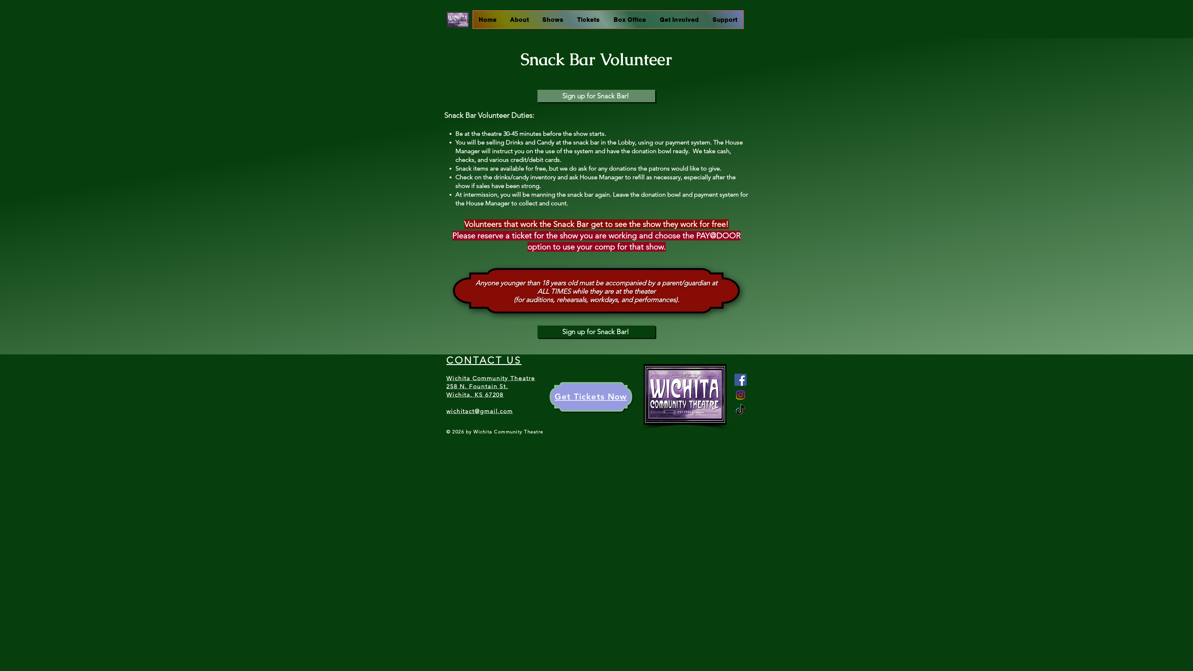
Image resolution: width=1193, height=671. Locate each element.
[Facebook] (740, 380)
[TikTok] (740, 410)
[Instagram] (740, 395)
